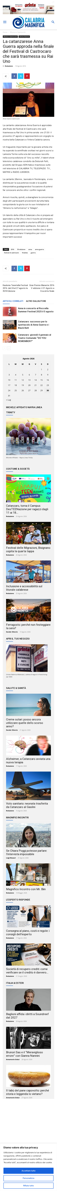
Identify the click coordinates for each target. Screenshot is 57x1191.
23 (48, 385)
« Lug (8, 399)
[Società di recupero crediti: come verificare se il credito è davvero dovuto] (28, 955)
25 (16, 390)
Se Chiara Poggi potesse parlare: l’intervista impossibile (26, 852)
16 (48, 380)
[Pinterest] (27, 76)
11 (16, 380)
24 (9, 390)
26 (23, 390)
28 (35, 390)
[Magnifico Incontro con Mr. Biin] (28, 874)
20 (29, 385)
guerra (33, 253)
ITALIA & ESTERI (15, 983)
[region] (28, 1167)
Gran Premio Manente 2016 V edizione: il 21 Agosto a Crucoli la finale (41, 288)
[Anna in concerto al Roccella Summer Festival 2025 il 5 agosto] (10, 311)
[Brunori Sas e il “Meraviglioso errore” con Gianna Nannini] (28, 1038)
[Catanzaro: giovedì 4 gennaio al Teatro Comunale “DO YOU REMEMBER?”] (10, 338)
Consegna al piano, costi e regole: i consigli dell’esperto (28, 932)
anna (30, 249)
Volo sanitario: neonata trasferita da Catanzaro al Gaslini (27, 805)
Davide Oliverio (12, 632)
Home (5, 32)
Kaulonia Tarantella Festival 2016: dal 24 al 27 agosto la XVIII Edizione (15, 288)
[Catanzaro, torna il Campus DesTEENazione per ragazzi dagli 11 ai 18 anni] (28, 488)
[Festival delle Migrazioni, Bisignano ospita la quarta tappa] (28, 533)
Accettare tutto (28, 1170)
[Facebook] (14, 76)
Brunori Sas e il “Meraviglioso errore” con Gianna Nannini (24, 1054)
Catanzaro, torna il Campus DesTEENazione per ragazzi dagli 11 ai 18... (27, 509)
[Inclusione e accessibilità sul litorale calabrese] (28, 571)
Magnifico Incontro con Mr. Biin (26, 889)
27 (29, 390)
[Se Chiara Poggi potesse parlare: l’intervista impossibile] (28, 835)
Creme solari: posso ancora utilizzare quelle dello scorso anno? (24, 723)
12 (23, 380)
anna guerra (39, 249)
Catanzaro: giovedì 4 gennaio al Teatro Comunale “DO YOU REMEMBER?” (34, 337)
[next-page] (9, 348)
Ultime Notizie (24, 37)
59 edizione (21, 249)
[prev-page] (4, 348)
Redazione (9, 66)
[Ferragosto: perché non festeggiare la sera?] (28, 610)
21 (35, 385)
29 (41, 390)
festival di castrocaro (11, 253)
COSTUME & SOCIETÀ (18, 468)
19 (23, 385)
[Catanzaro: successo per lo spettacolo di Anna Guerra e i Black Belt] (10, 325)
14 (35, 380)
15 (41, 380)
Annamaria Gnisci (13, 1059)
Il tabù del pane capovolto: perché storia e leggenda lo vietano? (27, 1092)
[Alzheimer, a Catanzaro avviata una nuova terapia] (28, 745)
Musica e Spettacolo (18, 32)
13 (29, 380)
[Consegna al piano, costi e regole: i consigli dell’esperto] (28, 916)
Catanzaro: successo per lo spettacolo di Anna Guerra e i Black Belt (33, 324)
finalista (25, 253)
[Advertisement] (28, 1127)
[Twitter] (20, 76)
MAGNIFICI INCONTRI (17, 817)
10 (9, 380)
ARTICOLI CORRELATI (13, 301)
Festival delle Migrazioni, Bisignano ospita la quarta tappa (28, 549)
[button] (4, 22)
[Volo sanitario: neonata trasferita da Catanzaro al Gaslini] (28, 786)
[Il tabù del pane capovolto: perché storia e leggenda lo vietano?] (28, 1076)
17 (9, 385)
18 (16, 385)
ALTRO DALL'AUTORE (36, 301)
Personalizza (28, 1178)
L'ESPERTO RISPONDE (18, 899)
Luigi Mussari (11, 858)
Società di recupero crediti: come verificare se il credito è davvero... (27, 970)
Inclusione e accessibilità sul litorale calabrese (24, 588)
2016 (12, 249)
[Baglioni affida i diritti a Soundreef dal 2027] (28, 1000)
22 (41, 385)
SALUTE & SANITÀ (16, 688)
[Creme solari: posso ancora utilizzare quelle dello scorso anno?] (28, 705)
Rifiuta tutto (28, 1185)
